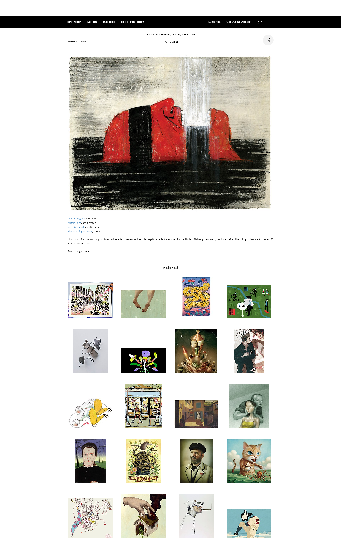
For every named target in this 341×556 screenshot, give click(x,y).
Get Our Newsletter (239, 22)
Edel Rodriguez (76, 218)
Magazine (109, 21)
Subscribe (214, 22)
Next (83, 41)
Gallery (92, 21)
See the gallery (78, 251)
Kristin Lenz (74, 223)
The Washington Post (80, 231)
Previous (72, 41)
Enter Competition (133, 21)
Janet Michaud (76, 227)
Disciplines (74, 21)
